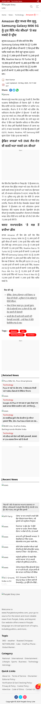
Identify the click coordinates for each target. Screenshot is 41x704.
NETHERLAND (8, 644)
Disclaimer (32, 676)
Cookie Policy (23, 686)
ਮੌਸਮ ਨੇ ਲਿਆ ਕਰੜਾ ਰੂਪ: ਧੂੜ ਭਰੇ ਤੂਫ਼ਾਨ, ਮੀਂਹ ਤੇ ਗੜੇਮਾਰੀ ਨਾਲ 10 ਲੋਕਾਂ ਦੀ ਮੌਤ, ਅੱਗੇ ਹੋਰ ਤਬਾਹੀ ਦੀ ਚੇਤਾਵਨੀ (21, 309)
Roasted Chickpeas (25, 641)
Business (23, 662)
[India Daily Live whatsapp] (17, 90)
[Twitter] (20, 697)
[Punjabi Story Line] (10, 6)
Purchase (31, 335)
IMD (4, 641)
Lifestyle (6, 662)
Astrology (6, 665)
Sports (14, 662)
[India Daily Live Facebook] (10, 90)
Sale (23, 331)
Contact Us (30, 689)
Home (4, 15)
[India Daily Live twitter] (14, 90)
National (6, 658)
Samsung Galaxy (17, 335)
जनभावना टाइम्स (6, 1)
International (17, 658)
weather (11, 641)
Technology (19, 15)
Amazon (14, 331)
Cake (18, 644)
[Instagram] (25, 697)
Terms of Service (19, 676)
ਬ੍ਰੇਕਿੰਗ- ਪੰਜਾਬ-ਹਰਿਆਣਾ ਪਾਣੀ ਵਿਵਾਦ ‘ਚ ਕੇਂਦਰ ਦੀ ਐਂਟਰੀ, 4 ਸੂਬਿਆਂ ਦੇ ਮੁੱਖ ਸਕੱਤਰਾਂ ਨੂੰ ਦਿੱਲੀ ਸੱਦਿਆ (22, 298)
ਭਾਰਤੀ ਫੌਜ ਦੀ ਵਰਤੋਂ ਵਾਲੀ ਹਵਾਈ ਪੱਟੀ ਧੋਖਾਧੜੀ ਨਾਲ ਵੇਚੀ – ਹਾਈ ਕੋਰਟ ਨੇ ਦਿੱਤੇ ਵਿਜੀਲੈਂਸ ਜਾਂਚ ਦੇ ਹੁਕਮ (20, 319)
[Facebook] (16, 697)
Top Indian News (16, 1)
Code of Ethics (18, 689)
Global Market (8, 647)
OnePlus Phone (28, 644)
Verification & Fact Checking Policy (17, 683)
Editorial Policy (8, 679)
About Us (6, 676)
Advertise (6, 689)
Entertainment (31, 658)
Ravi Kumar (10, 80)
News (11, 15)
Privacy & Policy (9, 686)
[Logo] (20, 600)
